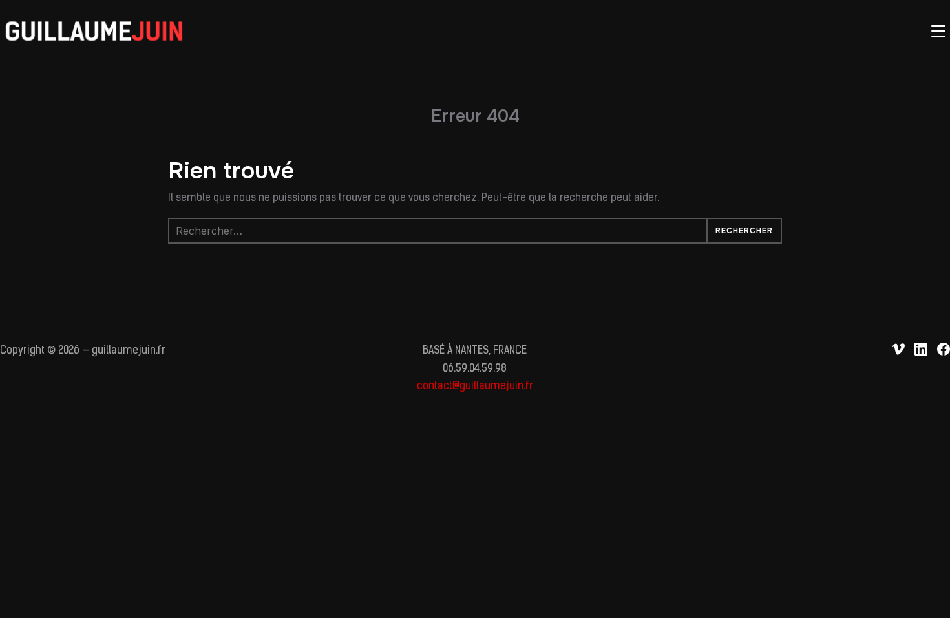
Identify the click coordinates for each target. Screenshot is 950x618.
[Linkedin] (920, 349)
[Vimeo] (898, 349)
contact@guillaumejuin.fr (475, 386)
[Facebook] (943, 349)
